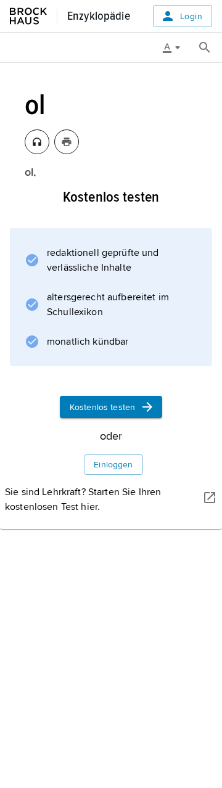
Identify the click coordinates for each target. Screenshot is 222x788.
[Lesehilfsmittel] (176, 47)
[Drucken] (66, 141)
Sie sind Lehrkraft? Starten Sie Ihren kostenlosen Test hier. (83, 499)
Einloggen (113, 464)
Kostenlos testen (102, 407)
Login (191, 16)
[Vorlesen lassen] (37, 141)
